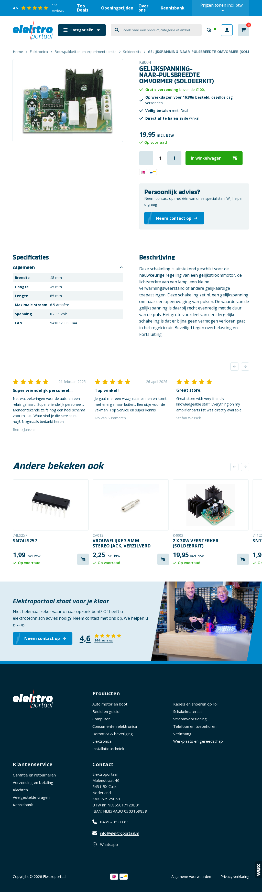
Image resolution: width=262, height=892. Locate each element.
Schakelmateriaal (187, 711)
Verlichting (182, 733)
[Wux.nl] (258, 869)
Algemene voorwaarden (191, 876)
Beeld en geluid (105, 711)
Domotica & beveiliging (112, 733)
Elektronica (39, 51)
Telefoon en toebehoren (194, 726)
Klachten (20, 789)
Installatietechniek (108, 748)
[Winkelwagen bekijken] (243, 30)
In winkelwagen (206, 158)
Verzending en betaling (33, 782)
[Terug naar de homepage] (33, 29)
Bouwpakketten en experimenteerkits (85, 51)
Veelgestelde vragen (31, 797)
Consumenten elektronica (114, 726)
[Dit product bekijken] (51, 505)
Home (18, 51)
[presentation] (234, 366)
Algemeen (24, 267)
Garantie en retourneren (34, 774)
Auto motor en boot (109, 704)
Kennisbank (172, 8)
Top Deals (82, 8)
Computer (101, 718)
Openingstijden (117, 8)
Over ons (143, 8)
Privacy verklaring (235, 876)
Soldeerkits (132, 51)
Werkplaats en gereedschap (198, 741)
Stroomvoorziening (190, 718)
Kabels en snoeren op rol (195, 704)
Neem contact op (42, 638)
